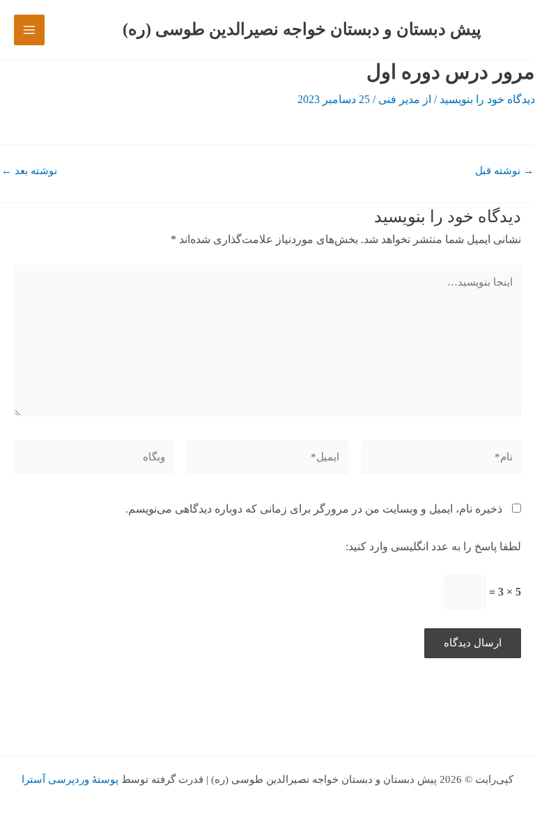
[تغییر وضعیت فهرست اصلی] (29, 30)
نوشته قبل (504, 171)
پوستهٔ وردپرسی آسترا (70, 779)
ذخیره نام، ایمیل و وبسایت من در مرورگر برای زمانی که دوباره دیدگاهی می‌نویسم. (313, 509)
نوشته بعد (29, 171)
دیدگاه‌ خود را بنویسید (487, 99)
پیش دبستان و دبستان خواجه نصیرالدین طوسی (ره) (302, 29)
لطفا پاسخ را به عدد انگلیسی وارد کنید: (433, 546)
